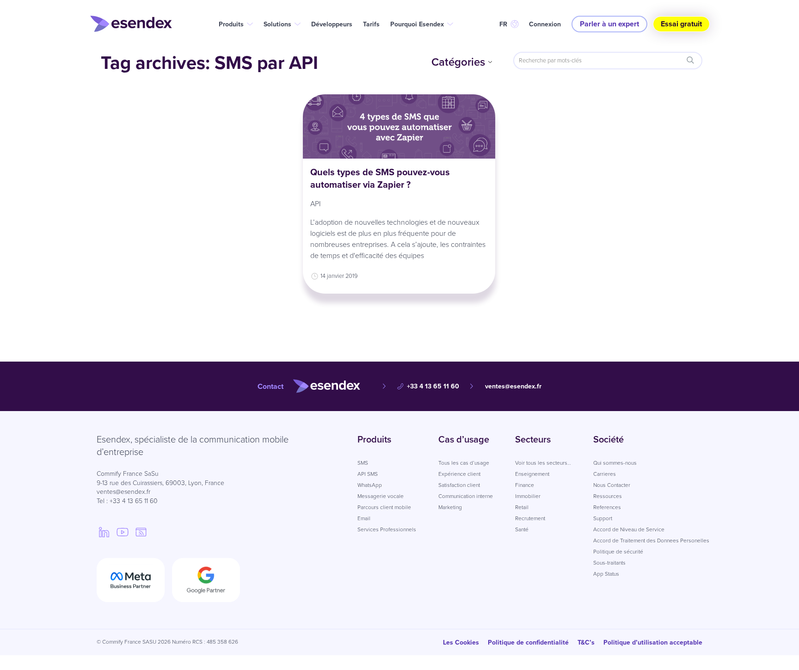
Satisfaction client (459, 485)
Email (363, 518)
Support (602, 518)
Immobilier (528, 496)
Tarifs (371, 24)
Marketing (450, 507)
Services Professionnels (386, 529)
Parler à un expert (609, 23)
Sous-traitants (609, 563)
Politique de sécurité (618, 551)
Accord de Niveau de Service (628, 529)
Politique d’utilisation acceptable (652, 642)
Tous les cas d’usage (463, 463)
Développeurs (331, 24)
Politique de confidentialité (528, 642)
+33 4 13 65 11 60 (433, 386)
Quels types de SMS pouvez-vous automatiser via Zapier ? (380, 178)
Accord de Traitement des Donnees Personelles (651, 540)
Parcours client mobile (384, 507)
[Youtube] (122, 531)
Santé (522, 529)
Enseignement (532, 474)
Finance (524, 485)
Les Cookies (461, 642)
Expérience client (459, 474)
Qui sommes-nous (615, 463)
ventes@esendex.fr (513, 386)
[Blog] (141, 531)
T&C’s (586, 642)
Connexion (545, 24)
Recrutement (530, 518)
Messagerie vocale (380, 496)
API (315, 203)
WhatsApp (369, 485)
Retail (522, 507)
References (607, 507)
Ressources (607, 496)
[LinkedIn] (104, 531)
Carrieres (604, 474)
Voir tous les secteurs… (543, 463)
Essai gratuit (681, 23)
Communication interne (465, 496)
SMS (362, 463)
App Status (606, 574)
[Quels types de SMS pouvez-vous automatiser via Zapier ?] (399, 126)
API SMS (367, 474)
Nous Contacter (611, 485)
